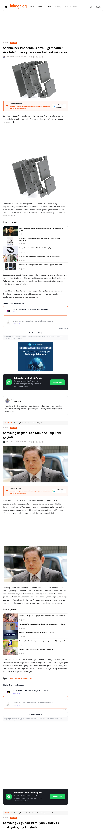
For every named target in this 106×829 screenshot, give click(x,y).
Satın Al (15, 312)
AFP (11, 678)
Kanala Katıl (57, 382)
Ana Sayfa (5, 43)
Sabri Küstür (10, 57)
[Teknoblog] (18, 6)
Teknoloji (13, 43)
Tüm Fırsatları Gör (34, 333)
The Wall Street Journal (23, 678)
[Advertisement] (35, 738)
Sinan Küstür (10, 442)
